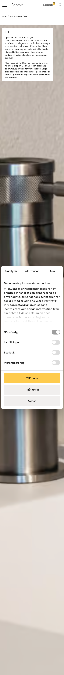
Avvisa (32, 401)
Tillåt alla (32, 378)
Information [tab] (32, 271)
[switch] (56, 342)
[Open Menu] (4, 4)
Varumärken (15, 16)
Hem (4, 16)
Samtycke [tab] (11, 271)
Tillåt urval (32, 389)
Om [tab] (52, 271)
